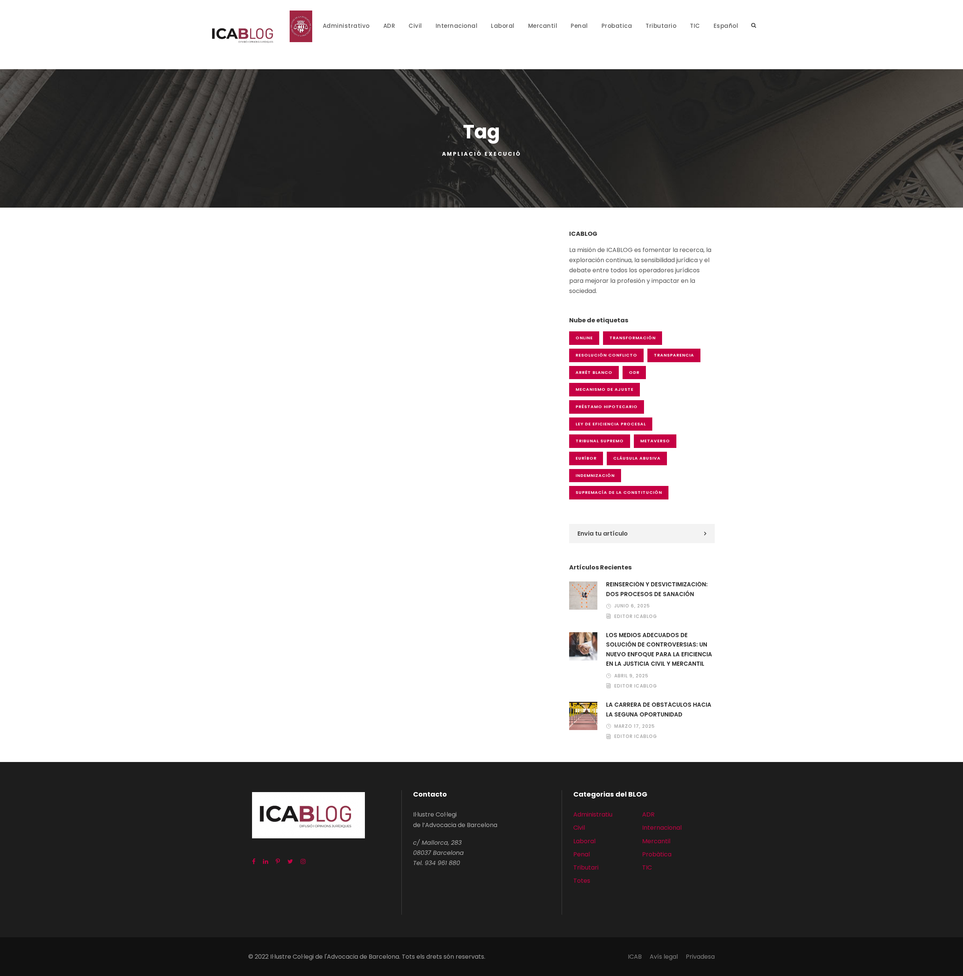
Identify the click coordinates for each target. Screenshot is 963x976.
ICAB (635, 956)
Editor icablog (635, 616)
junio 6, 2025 (632, 606)
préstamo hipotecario (607, 407)
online (584, 338)
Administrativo (346, 26)
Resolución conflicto (606, 355)
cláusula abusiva (637, 458)
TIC (695, 26)
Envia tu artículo (602, 533)
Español (726, 26)
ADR (389, 26)
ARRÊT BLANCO (594, 372)
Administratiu (592, 814)
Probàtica (656, 854)
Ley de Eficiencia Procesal (611, 424)
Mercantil (542, 26)
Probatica (616, 26)
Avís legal (664, 956)
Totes (581, 880)
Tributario (661, 26)
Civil (415, 26)
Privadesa (700, 956)
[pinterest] (278, 861)
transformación (632, 338)
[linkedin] (265, 861)
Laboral (503, 26)
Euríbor (586, 458)
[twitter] (290, 861)
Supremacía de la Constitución (619, 492)
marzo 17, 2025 (634, 726)
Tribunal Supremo (600, 441)
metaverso (655, 441)
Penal (579, 26)
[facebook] (253, 861)
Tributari (585, 867)
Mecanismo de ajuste (604, 389)
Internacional (457, 26)
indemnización (595, 475)
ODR (634, 372)
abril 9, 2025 (631, 675)
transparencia (674, 355)
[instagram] (303, 861)
